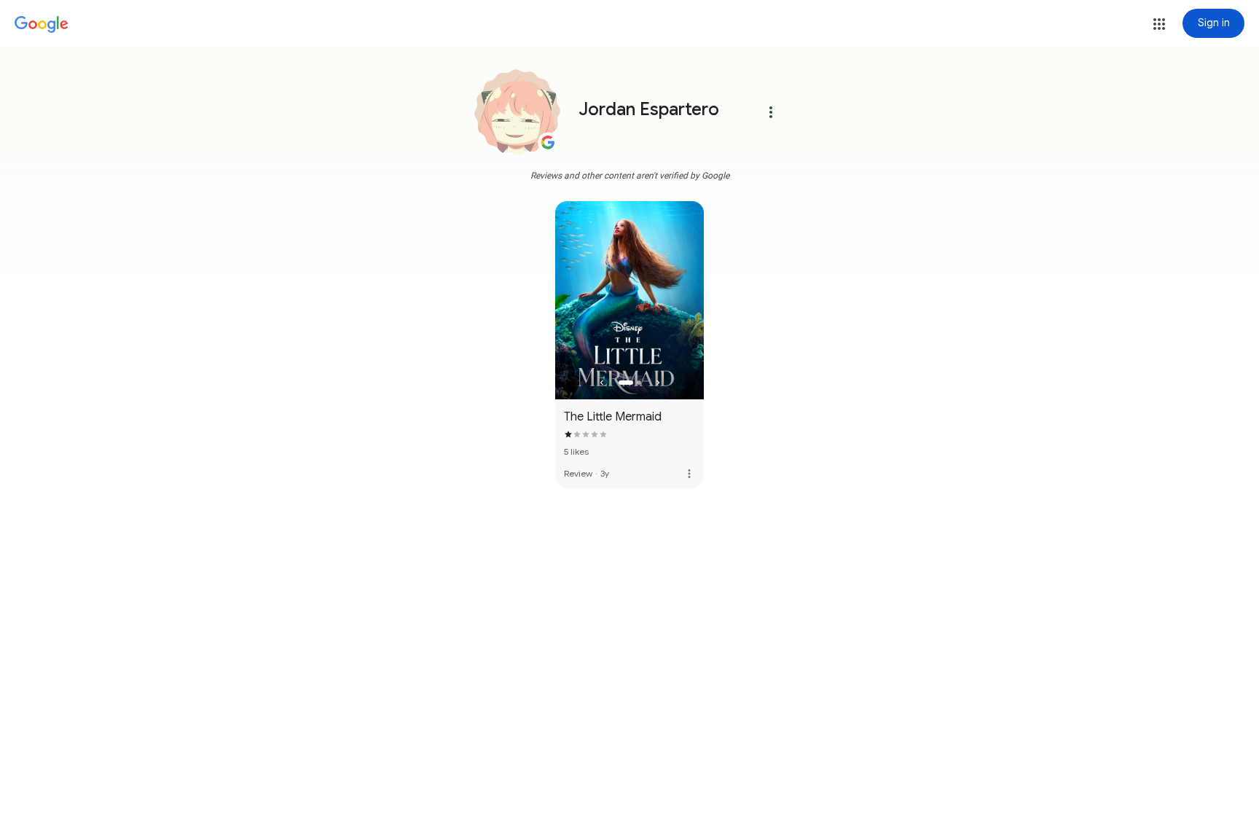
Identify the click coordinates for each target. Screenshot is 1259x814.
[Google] (41, 25)
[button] (1159, 24)
